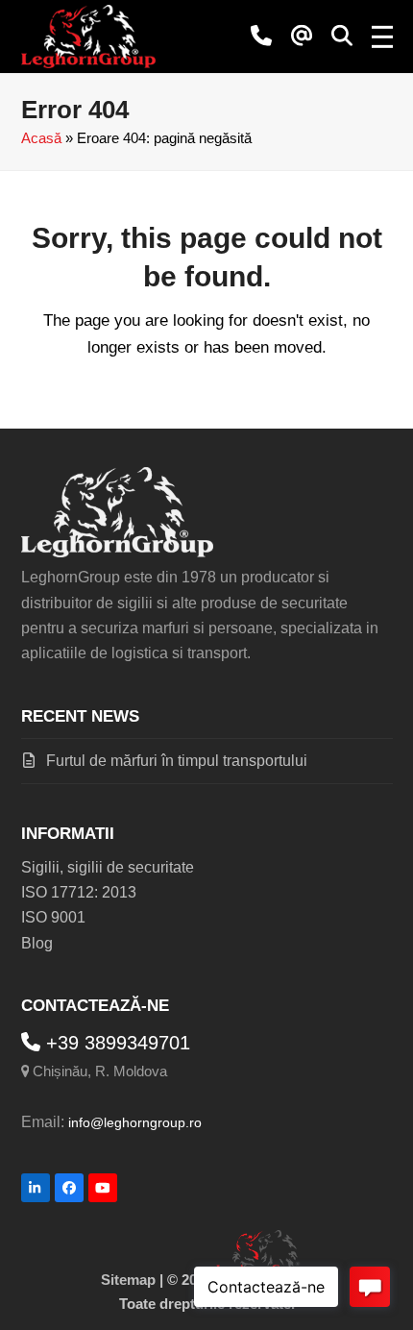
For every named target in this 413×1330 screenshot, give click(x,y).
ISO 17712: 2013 (78, 892)
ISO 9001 (53, 917)
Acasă (41, 138)
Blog (37, 943)
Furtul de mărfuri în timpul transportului (176, 760)
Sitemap (128, 1280)
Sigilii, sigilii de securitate (107, 867)
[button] (341, 36)
